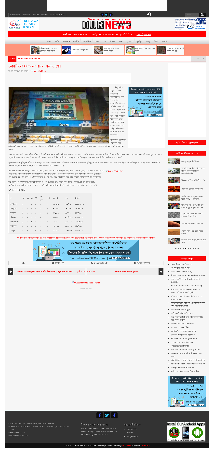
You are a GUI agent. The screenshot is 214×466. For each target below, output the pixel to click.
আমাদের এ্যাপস (131, 429)
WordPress (146, 446)
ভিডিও (156, 41)
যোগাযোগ (36, 15)
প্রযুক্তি (139, 41)
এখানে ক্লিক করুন (144, 34)
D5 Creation (126, 446)
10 (198, 248)
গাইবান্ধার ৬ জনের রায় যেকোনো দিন (182, 367)
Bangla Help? (57, 15)
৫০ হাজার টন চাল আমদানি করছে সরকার (183, 331)
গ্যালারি (164, 41)
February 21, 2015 (38, 71)
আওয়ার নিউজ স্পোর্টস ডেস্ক (18, 71)
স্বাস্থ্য (121, 41)
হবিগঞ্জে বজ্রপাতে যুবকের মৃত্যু (180, 309)
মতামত (96, 41)
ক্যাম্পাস (130, 41)
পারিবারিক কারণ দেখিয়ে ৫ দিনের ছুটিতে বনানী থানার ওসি (188, 364)
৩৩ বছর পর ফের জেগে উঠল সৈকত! (182, 342)
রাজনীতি (76, 41)
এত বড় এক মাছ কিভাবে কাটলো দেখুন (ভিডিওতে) (186, 286)
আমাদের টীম (26, 15)
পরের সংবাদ (112, 271)
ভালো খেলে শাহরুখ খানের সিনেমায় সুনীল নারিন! (185, 350)
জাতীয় (57, 41)
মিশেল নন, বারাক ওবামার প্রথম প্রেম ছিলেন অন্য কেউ (188, 275)
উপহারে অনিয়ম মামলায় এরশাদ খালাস (29, 59)
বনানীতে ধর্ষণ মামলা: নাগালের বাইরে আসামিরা (185, 371)
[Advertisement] (107, 5)
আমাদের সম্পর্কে (15, 15)
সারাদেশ (65, 41)
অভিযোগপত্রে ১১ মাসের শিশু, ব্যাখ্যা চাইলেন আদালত (188, 360)
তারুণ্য (148, 41)
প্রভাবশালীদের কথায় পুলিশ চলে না (181, 264)
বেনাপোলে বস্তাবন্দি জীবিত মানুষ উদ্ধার (183, 335)
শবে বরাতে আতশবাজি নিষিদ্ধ (180, 327)
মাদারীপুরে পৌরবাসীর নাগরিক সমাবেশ (182, 313)
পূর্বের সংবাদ (51, 271)
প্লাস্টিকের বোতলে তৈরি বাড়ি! (180, 346)
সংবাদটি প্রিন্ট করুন (143, 263)
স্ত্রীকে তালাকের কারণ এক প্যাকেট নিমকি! (184, 338)
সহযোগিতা (44, 15)
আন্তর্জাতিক (86, 41)
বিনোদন (112, 41)
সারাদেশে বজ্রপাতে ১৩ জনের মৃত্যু (181, 272)
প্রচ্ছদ (49, 41)
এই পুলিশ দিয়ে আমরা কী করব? (180, 268)
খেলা (104, 41)
